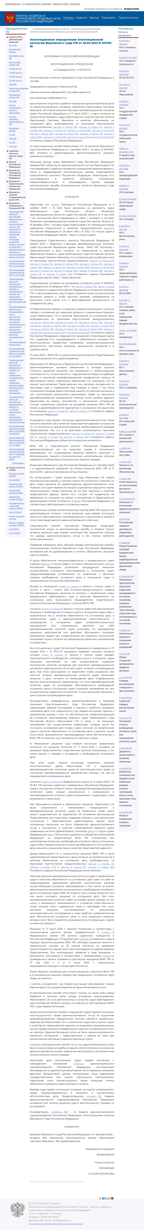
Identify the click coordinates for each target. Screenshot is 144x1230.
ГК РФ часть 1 (15, 69)
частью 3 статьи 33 (90, 127)
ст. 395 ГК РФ (125, 479)
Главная (68, 17)
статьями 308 (59, 1112)
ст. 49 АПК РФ (125, 768)
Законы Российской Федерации (14, 164)
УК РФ (12, 142)
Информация (13, 4)
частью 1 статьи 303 (41, 134)
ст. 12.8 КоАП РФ (126, 576)
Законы (94, 17)
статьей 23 (85, 939)
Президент (108, 17)
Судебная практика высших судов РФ (51, 29)
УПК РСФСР (14, 533)
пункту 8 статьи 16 (52, 609)
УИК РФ (13, 138)
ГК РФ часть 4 (15, 80)
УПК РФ (13, 146)
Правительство (128, 17)
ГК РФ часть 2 (15, 72)
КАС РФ (12, 101)
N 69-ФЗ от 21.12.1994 (128, 58)
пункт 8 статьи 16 (54, 655)
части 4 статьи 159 (86, 286)
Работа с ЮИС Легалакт (66, 4)
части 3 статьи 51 (79, 411)
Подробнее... (18, 463)
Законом (109, 228)
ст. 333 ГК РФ (125, 448)
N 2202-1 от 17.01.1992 (128, 330)
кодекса (76, 501)
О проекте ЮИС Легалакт (36, 4)
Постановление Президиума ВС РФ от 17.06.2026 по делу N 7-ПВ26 (16, 454)
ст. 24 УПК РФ (125, 718)
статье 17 (108, 932)
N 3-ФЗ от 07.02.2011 (127, 216)
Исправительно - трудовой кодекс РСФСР (16, 505)
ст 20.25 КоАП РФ (127, 499)
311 (74, 1112)
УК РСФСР (14, 529)
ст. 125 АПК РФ (125, 812)
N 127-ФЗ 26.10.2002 (127, 344)
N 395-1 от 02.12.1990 (127, 432)
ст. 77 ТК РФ (124, 654)
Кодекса (78, 1063)
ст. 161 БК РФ (124, 630)
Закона (45, 564)
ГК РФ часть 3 (15, 76)
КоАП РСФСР (15, 512)
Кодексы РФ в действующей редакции (15, 39)
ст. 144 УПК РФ (125, 677)
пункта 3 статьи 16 (69, 586)
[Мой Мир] (112, 1197)
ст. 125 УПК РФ (125, 698)
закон (50, 834)
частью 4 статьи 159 (65, 127)
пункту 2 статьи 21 (51, 782)
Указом (55, 204)
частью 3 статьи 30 (54, 130)
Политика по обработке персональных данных (56, 1223)
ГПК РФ (12, 84)
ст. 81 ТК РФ (124, 519)
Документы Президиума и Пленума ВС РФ (16, 205)
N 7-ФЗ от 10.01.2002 (128, 199)
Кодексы (81, 17)
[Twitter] (106, 1197)
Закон (91, 831)
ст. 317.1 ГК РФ (125, 462)
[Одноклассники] (109, 1197)
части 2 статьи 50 (57, 411)
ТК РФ (12, 135)
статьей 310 (94, 1096)
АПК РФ (13, 45)
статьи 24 (108, 956)
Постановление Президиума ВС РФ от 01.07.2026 (16, 263)
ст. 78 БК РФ (124, 543)
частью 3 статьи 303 (102, 137)
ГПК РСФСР (14, 480)
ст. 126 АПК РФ (125, 748)
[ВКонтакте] (103, 1197)
